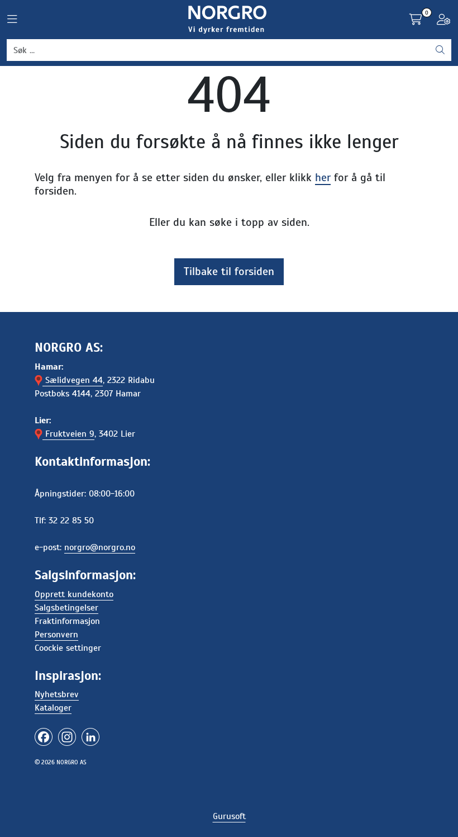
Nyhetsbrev (57, 694)
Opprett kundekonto (74, 594)
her (323, 178)
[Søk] (440, 50)
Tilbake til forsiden (229, 271)
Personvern (56, 634)
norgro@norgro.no (99, 547)
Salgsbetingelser (66, 607)
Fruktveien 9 (68, 433)
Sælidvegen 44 (72, 380)
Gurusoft (229, 816)
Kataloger (53, 707)
